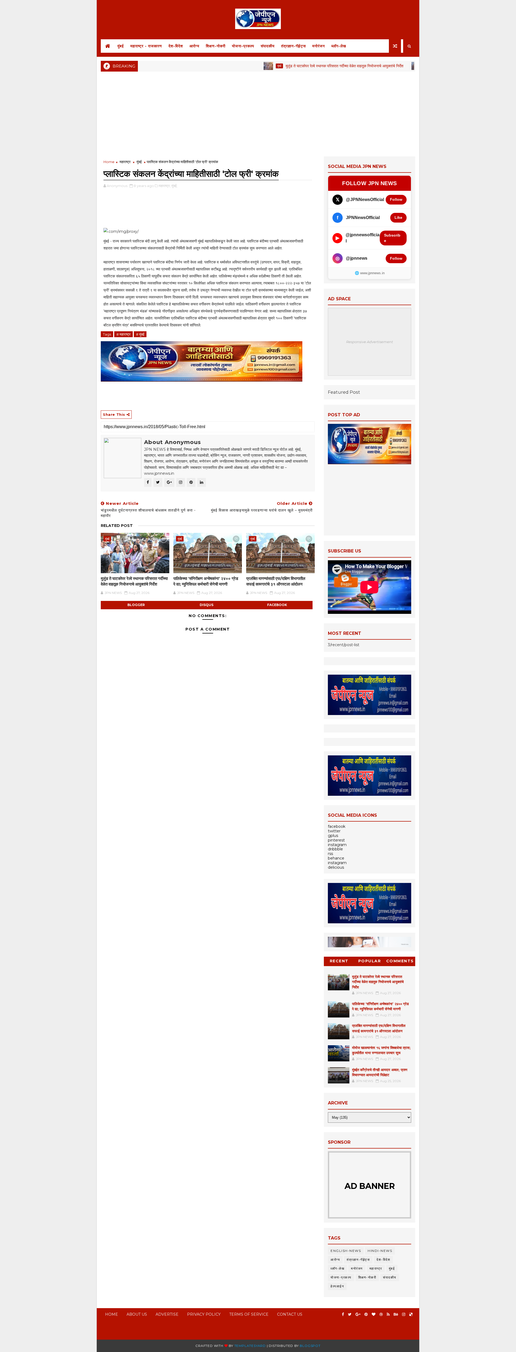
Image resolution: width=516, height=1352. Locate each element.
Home (108, 162)
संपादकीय (268, 46)
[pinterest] (366, 1314)
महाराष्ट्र (125, 162)
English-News (346, 1251)
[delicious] (411, 1314)
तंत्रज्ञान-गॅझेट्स (293, 46)
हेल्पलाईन (337, 1286)
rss (330, 853)
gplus (333, 835)
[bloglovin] (373, 1314)
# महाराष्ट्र (123, 334)
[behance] (395, 1314)
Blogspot (310, 1346)
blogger (136, 605)
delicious (336, 867)
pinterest (336, 840)
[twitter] (350, 1314)
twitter (334, 831)
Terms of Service (248, 1314)
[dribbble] (381, 1314)
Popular (369, 961)
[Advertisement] (258, 113)
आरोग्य (194, 46)
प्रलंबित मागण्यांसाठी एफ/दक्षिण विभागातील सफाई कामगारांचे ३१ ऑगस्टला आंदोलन (275, 581)
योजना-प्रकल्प (243, 46)
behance (336, 858)
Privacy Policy (204, 1314)
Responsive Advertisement (369, 342)
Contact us (289, 1314)
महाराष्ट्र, (165, 186)
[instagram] (404, 1314)
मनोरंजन (318, 46)
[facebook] (343, 1314)
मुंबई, (174, 186)
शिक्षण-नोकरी (215, 46)
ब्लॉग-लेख (338, 46)
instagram (337, 844)
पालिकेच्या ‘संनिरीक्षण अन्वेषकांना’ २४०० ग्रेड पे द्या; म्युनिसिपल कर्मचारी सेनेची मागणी (205, 581)
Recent (339, 961)
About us (137, 1314)
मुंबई (120, 46)
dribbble (335, 849)
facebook (277, 605)
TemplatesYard (250, 1346)
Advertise (167, 1314)
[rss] (388, 1314)
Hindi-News (380, 1251)
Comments (400, 961)
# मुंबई (140, 334)
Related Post (117, 525)
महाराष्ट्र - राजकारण (146, 46)
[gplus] (358, 1314)
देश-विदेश (176, 46)
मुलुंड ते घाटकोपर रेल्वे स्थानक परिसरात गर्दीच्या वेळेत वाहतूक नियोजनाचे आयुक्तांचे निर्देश (315, 66)
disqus (206, 605)
